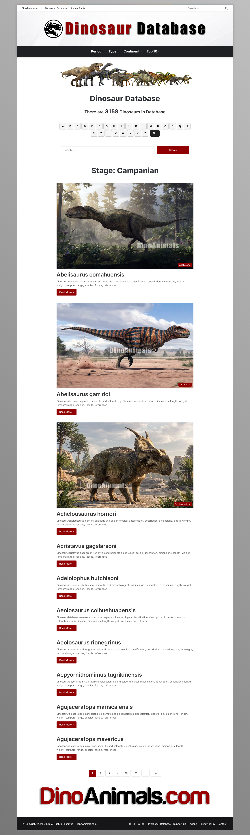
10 (126, 773)
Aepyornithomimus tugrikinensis (99, 674)
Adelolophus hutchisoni (87, 578)
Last (156, 773)
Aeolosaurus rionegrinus (89, 642)
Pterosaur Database (56, 8)
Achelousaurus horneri (86, 513)
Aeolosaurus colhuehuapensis (96, 610)
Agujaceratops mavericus (90, 739)
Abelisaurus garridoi (83, 394)
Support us (179, 823)
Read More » (66, 292)
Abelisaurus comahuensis (90, 274)
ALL (155, 133)
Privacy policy (207, 823)
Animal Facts (78, 8)
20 (136, 773)
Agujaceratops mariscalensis (95, 707)
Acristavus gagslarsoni (86, 546)
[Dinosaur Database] (125, 29)
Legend (193, 823)
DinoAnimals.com (31, 8)
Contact (222, 823)
